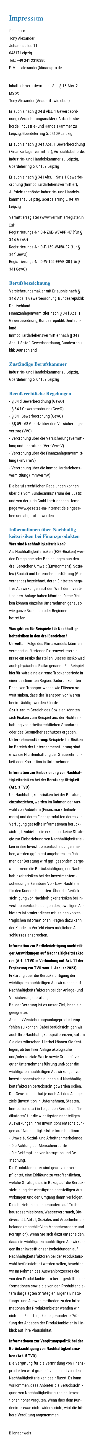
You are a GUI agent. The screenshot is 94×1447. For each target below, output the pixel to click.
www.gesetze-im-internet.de (42, 508)
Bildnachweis (20, 1433)
